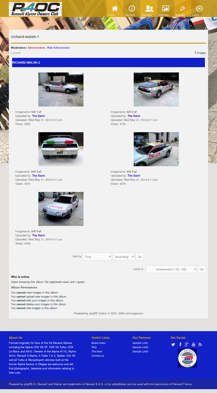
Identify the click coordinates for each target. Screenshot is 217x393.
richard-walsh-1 (25, 36)
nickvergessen (134, 313)
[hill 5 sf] (60, 209)
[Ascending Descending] (128, 256)
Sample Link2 (140, 347)
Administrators (36, 47)
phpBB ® (29, 384)
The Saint (38, 116)
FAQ (94, 347)
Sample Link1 (140, 343)
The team (97, 351)
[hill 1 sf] (60, 89)
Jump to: (138, 269)
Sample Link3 (140, 351)
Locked (15, 53)
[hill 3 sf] (60, 149)
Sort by (77, 256)
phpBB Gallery (98, 313)
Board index (99, 343)
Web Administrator (58, 47)
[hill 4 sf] (156, 149)
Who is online (20, 277)
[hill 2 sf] (156, 89)
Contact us (98, 355)
